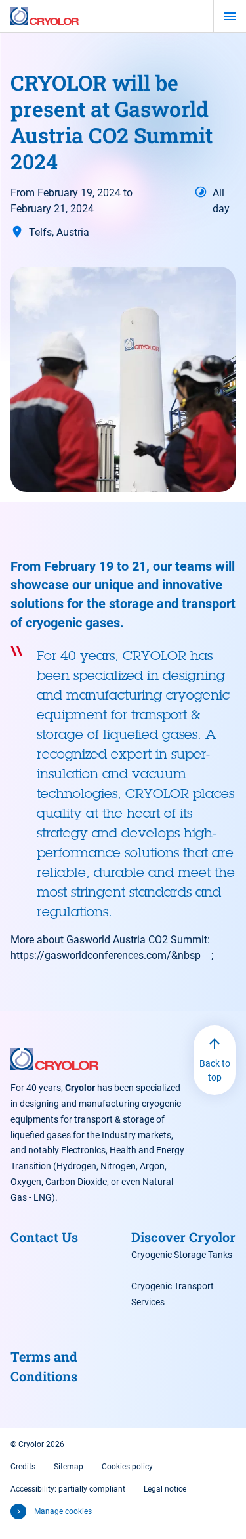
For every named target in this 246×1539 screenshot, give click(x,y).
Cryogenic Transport (172, 1286)
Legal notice (165, 1489)
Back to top (214, 1070)
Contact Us (44, 1236)
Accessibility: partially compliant (67, 1489)
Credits (22, 1466)
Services (148, 1302)
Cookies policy (127, 1466)
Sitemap (68, 1466)
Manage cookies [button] (63, 1511)
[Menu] (230, 16)
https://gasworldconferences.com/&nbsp (105, 955)
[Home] (44, 16)
